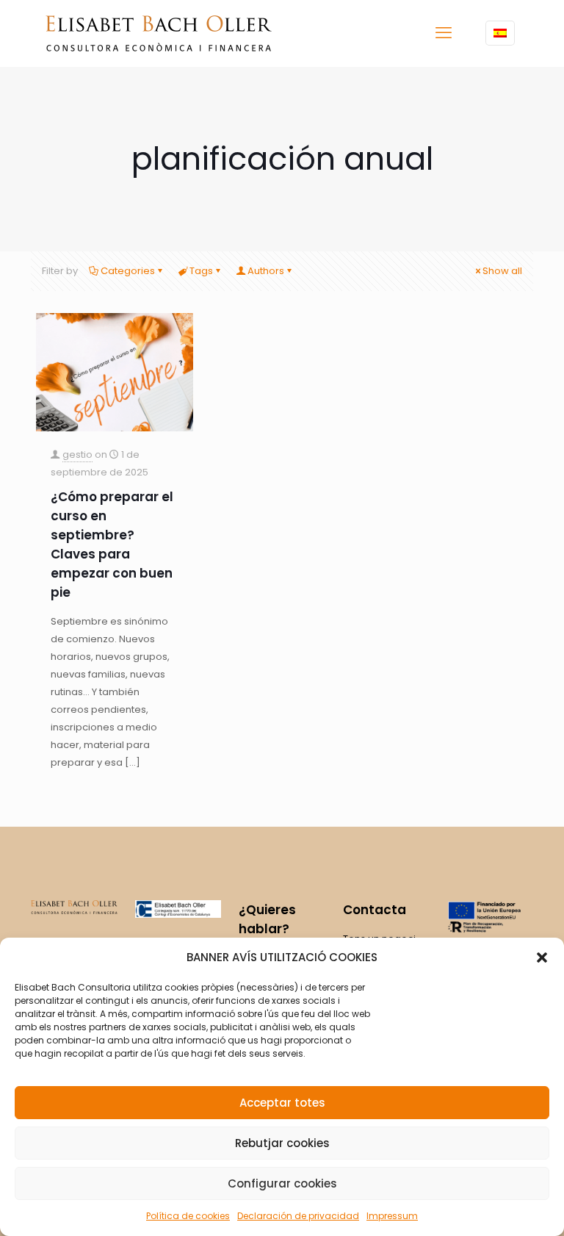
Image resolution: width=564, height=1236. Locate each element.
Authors (265, 271)
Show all (502, 271)
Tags (201, 271)
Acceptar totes (282, 1102)
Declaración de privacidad (298, 1216)
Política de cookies (188, 1216)
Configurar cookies (282, 1183)
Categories (128, 271)
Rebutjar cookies (282, 1143)
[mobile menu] (443, 33)
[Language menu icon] (500, 33)
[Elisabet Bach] (159, 33)
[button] (542, 957)
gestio (77, 454)
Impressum (392, 1216)
